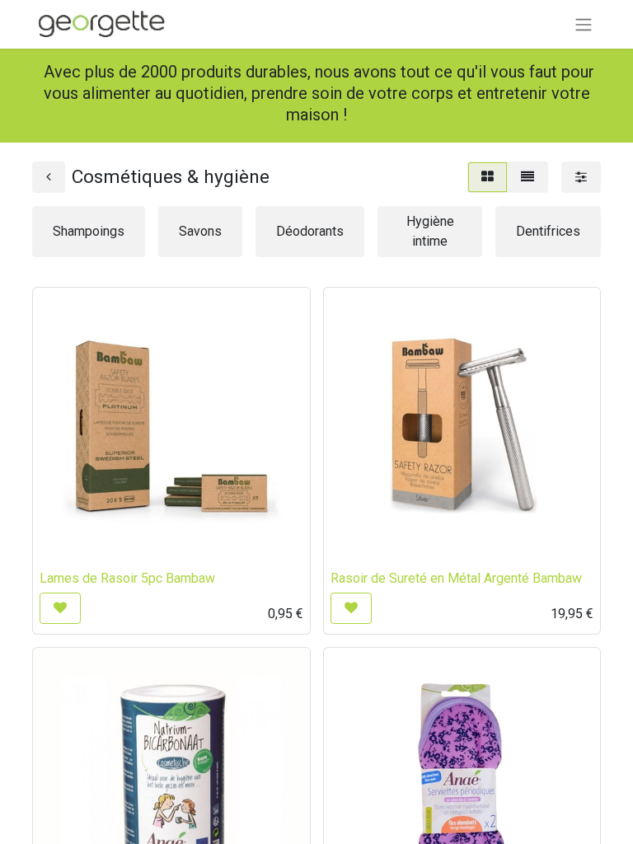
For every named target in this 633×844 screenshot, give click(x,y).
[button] (60, 608)
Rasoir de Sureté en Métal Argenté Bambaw (456, 578)
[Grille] (487, 177)
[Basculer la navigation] (583, 24)
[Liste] (527, 177)
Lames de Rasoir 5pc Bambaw (127, 578)
